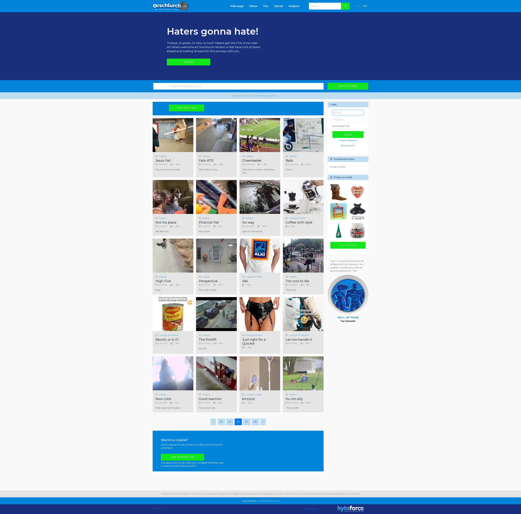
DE (358, 6)
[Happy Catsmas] (339, 230)
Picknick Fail (209, 222)
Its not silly (294, 399)
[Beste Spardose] (339, 211)
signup (188, 62)
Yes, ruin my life (182, 457)
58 (255, 421)
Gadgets (293, 6)
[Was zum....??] (357, 211)
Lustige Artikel (297, 218)
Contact (157, 508)
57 (246, 421)
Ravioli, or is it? (167, 339)
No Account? (348, 145)
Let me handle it (299, 339)
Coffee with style (299, 222)
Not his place (165, 222)
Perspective (208, 281)
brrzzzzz (248, 399)
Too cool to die (297, 281)
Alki (245, 281)
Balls (289, 160)
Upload (278, 6)
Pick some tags (186, 108)
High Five (163, 281)
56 (238, 421)
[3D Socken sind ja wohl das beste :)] (339, 192)
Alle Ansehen (348, 245)
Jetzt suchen (347, 86)
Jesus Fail (163, 160)
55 (230, 421)
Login (348, 134)
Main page (238, 6)
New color (163, 399)
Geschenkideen (249, 500)
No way (248, 222)
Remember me (341, 126)
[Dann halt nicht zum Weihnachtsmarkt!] (357, 192)
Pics (265, 6)
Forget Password (348, 140)
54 (221, 421)
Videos (253, 6)
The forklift (208, 339)
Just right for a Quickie (254, 341)
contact (270, 95)
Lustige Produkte (169, 335)
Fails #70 (206, 160)
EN (365, 6)
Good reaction (210, 399)
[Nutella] (357, 230)
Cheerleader (252, 160)
